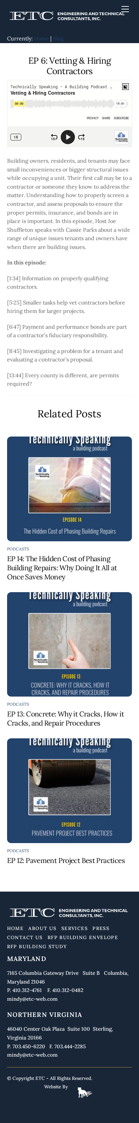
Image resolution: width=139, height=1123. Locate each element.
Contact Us (25, 937)
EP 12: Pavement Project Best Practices (66, 860)
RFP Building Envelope (83, 937)
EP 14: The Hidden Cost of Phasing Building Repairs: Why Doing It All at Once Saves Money (62, 567)
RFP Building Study (37, 946)
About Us (42, 928)
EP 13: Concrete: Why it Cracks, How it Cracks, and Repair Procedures (65, 718)
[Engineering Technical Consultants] (68, 21)
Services (74, 928)
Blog (58, 38)
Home (41, 38)
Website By (56, 1087)
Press (100, 928)
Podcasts (18, 548)
